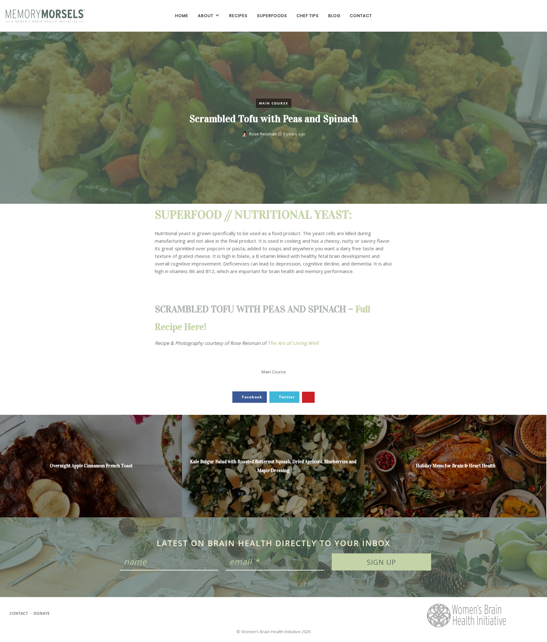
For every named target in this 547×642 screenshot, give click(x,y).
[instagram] (525, 16)
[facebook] (514, 16)
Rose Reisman (263, 134)
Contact (18, 613)
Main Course (273, 103)
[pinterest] (536, 16)
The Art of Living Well (293, 343)
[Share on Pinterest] (308, 397)
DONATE (42, 613)
